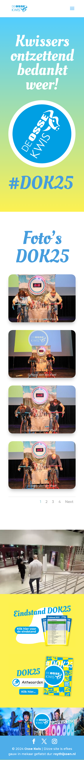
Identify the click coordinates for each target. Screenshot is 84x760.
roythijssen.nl (64, 754)
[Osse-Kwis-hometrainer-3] (42, 432)
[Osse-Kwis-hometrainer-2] (42, 377)
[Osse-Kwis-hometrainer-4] (42, 488)
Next (69, 502)
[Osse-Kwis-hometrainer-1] (42, 321)
